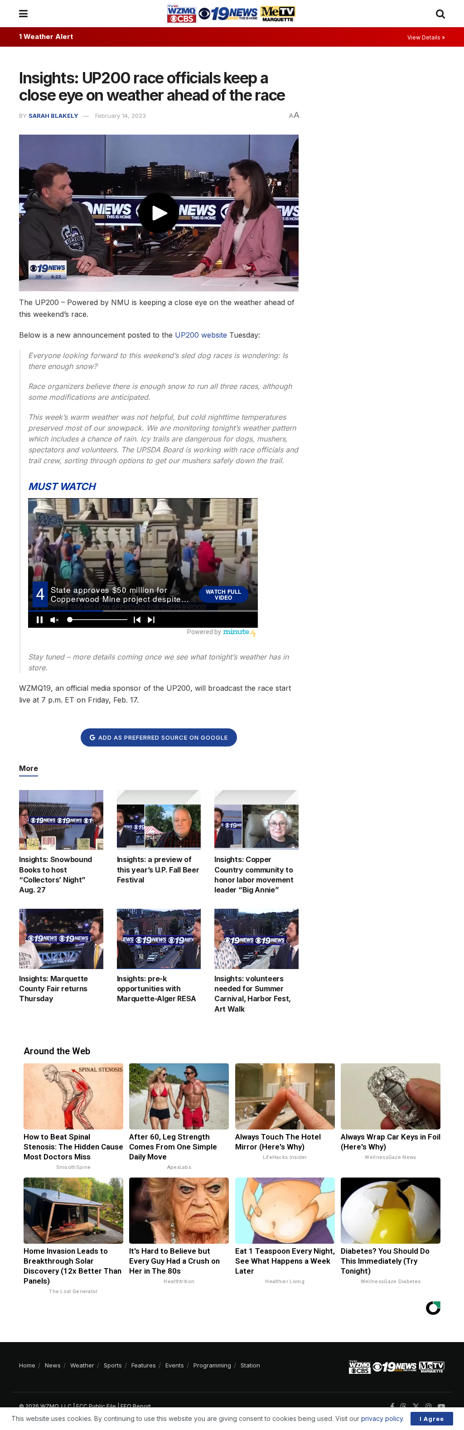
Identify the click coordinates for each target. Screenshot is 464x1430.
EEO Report (136, 1406)
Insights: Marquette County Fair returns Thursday (53, 988)
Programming (212, 1365)
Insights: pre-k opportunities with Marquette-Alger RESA (157, 988)
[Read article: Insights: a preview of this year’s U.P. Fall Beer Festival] (159, 820)
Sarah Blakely (53, 115)
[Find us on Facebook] (392, 1406)
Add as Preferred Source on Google (162, 737)
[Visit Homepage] (231, 14)
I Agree (432, 1418)
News (53, 1365)
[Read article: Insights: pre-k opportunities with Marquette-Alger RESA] (159, 939)
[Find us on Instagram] (428, 1406)
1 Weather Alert (46, 36)
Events (174, 1365)
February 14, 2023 (120, 115)
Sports (113, 1365)
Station (250, 1365)
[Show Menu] (23, 13)
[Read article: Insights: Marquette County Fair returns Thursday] (61, 939)
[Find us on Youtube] (441, 1406)
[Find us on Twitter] (416, 1406)
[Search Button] (440, 13)
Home (27, 1365)
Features (143, 1365)
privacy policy (382, 1418)
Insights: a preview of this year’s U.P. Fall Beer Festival (158, 869)
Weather (82, 1365)
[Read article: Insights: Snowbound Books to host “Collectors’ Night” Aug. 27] (61, 820)
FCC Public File (96, 1406)
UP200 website (201, 334)
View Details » (426, 37)
